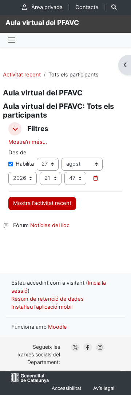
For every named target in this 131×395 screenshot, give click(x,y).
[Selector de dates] (95, 178)
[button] (14, 128)
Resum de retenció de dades (47, 299)
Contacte (87, 7)
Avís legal (103, 388)
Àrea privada (46, 7)
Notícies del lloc (50, 225)
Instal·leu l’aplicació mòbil (41, 307)
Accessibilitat (67, 388)
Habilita (25, 164)
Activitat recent (22, 74)
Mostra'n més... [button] (27, 142)
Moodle (57, 327)
